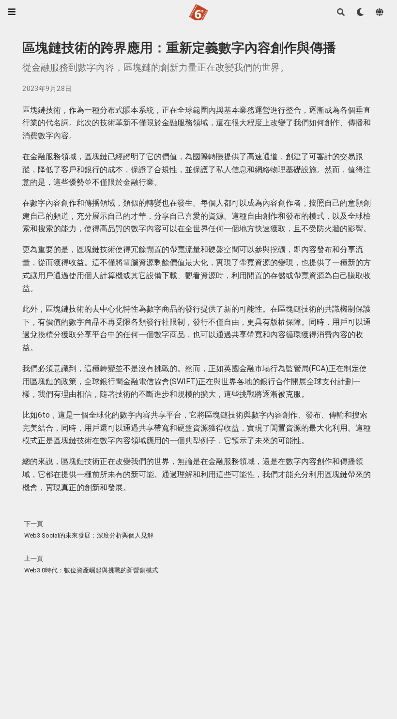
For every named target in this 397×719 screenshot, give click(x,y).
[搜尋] (341, 12)
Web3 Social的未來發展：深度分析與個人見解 (88, 535)
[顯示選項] (360, 12)
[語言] (379, 12)
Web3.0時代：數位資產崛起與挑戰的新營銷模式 (91, 570)
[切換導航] (11, 11)
